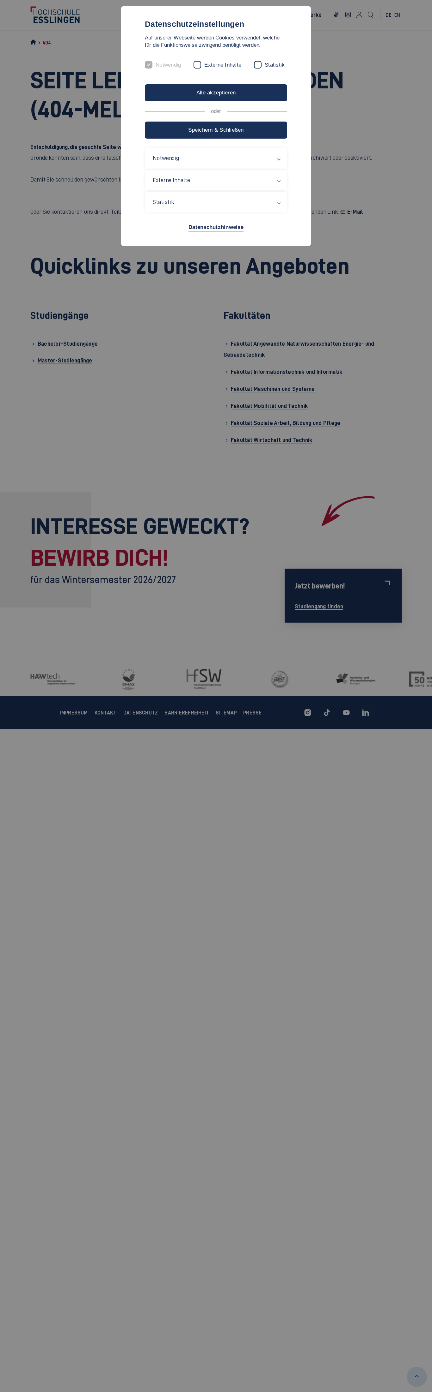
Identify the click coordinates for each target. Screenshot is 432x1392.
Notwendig (168, 65)
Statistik (275, 65)
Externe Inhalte (222, 65)
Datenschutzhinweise (216, 227)
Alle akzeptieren (216, 93)
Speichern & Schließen (216, 130)
